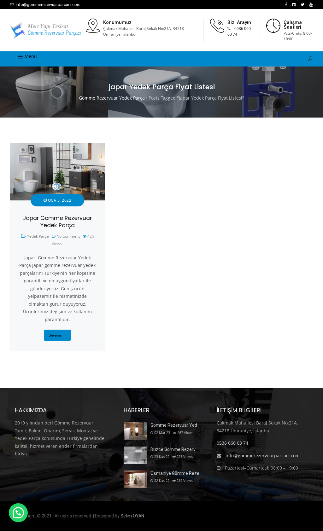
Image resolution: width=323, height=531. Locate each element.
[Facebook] (286, 4)
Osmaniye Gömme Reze (174, 473)
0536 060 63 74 (232, 443)
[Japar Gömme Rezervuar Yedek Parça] (57, 146)
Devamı (55, 335)
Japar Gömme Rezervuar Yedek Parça (57, 221)
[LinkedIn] (294, 4)
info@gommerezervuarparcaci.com (48, 4)
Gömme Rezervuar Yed (173, 425)
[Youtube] (311, 4)
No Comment (68, 236)
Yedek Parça (38, 236)
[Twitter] (302, 4)
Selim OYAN (132, 515)
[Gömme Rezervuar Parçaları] (45, 30)
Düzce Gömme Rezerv (173, 449)
